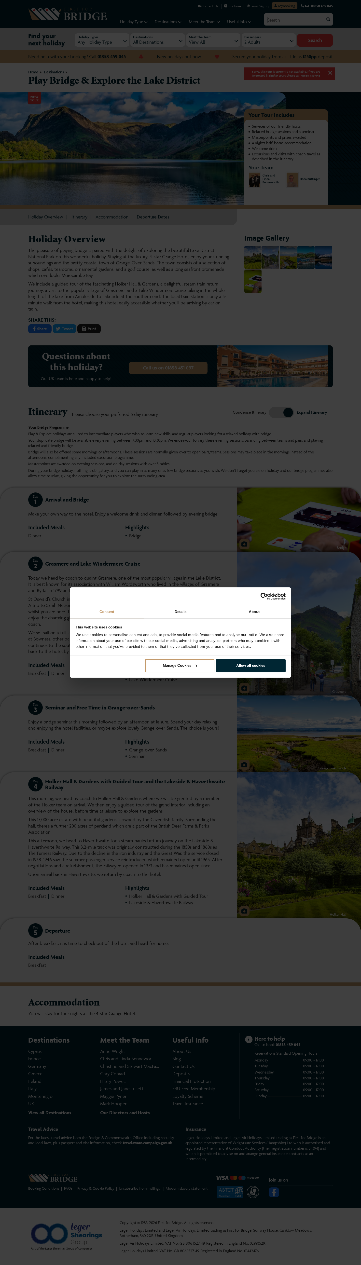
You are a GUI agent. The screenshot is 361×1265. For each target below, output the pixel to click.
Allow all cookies (250, 665)
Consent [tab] (106, 612)
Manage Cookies (177, 665)
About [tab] (254, 612)
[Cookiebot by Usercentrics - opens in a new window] (264, 596)
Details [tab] (181, 612)
